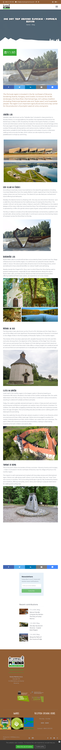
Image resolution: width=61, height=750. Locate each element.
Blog (33, 25)
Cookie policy (40, 746)
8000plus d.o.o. (15, 737)
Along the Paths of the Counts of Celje (36, 638)
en (56, 2)
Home (28, 25)
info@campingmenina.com (16, 672)
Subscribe (31, 591)
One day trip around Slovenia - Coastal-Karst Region (36, 628)
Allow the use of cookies (24, 746)
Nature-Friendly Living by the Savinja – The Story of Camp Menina (37, 616)
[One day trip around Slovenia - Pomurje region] (30, 67)
